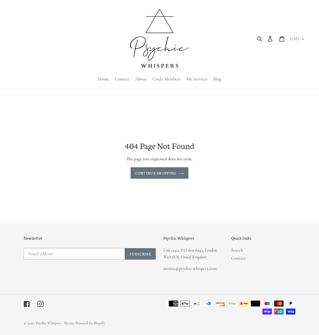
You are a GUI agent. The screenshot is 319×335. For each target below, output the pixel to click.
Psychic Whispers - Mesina (55, 323)
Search (237, 250)
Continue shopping (155, 172)
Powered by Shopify (90, 323)
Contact (238, 258)
